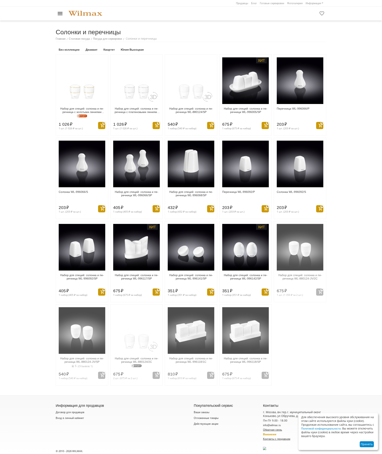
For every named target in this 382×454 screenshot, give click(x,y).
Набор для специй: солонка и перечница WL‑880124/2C (136, 360)
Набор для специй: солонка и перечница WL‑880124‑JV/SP (82, 360)
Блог (254, 3)
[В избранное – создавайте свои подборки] (322, 13)
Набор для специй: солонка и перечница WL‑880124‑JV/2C (300, 277)
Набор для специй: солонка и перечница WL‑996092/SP (82, 277)
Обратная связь (272, 429)
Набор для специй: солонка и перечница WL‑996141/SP (191, 277)
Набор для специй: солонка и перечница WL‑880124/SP (191, 110)
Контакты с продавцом (276, 438)
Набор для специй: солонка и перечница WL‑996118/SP (245, 360)
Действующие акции (206, 423)
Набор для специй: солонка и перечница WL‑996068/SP (191, 193)
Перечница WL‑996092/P (238, 191)
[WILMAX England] (85, 13)
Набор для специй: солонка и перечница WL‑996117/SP (136, 277)
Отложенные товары (206, 418)
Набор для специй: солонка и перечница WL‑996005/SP (245, 110)
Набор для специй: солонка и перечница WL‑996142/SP (245, 277)
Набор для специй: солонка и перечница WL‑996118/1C (191, 360)
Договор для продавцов (70, 412)
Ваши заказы (201, 412)
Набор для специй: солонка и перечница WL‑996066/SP (136, 193)
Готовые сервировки (272, 3)
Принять (367, 444)
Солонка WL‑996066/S (73, 191)
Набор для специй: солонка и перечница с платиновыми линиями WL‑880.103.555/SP (137, 110)
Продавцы (242, 3)
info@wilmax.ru (272, 425)
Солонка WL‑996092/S (291, 191)
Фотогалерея (295, 3)
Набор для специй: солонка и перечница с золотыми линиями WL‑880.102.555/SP (82, 110)
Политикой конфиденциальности (321, 428)
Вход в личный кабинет (70, 418)
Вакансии (269, 434)
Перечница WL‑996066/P (293, 108)
